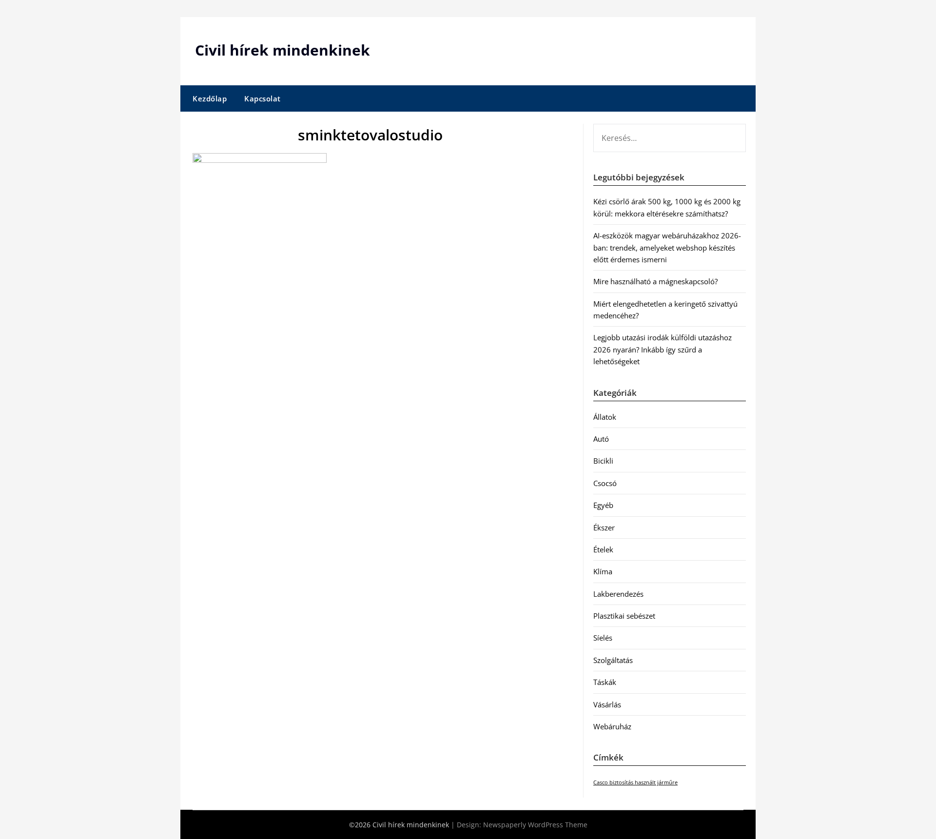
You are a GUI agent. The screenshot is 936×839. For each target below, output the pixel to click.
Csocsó (605, 483)
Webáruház (612, 726)
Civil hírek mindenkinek (282, 50)
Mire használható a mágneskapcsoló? (655, 281)
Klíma (602, 571)
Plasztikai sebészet (624, 616)
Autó (601, 439)
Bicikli (603, 461)
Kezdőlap (210, 98)
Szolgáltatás (613, 660)
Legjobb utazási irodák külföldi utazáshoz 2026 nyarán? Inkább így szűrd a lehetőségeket (662, 349)
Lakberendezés (618, 594)
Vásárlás (607, 704)
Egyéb (603, 505)
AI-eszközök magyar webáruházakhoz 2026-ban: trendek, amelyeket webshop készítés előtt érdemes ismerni (667, 247)
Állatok (604, 417)
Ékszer (604, 527)
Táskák (604, 682)
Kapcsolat (262, 98)
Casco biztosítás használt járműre (635, 782)
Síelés (602, 638)
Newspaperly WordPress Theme (535, 824)
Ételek (603, 549)
